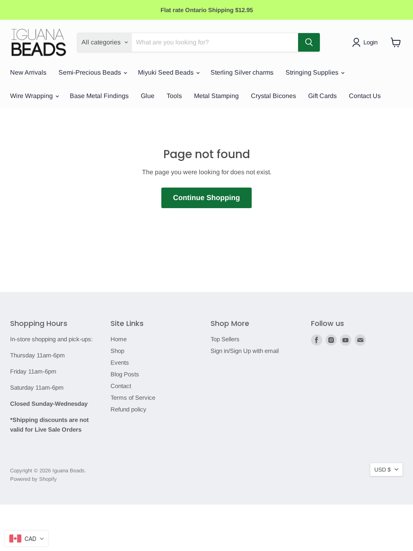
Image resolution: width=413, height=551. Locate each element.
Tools (174, 95)
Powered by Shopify (33, 479)
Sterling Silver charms (242, 72)
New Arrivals (28, 72)
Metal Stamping (216, 95)
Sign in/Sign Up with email (245, 350)
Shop (117, 350)
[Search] (309, 42)
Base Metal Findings (99, 95)
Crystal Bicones (273, 95)
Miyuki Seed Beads (166, 72)
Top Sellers (225, 339)
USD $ (382, 469)
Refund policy (128, 409)
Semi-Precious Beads (90, 72)
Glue (147, 95)
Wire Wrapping (32, 95)
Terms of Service (133, 397)
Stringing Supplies (313, 72)
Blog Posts (125, 374)
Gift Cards (322, 95)
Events (120, 362)
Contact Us (365, 95)
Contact (121, 385)
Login (370, 42)
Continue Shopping (206, 198)
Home (119, 339)
